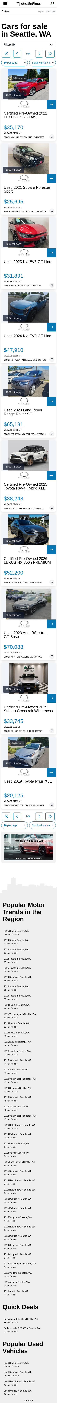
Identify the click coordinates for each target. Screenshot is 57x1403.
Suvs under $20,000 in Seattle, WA (21, 1321)
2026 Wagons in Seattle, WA (18, 1274)
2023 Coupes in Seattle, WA (17, 1256)
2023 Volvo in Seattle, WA (16, 1108)
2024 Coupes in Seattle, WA (17, 1247)
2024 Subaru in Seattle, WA (17, 1090)
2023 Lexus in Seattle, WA (17, 1025)
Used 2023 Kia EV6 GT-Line (27, 262)
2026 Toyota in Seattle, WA (17, 997)
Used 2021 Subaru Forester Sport (27, 189)
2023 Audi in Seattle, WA (16, 1071)
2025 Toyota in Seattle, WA (17, 970)
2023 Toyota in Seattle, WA (17, 1053)
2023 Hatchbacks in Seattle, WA (19, 1127)
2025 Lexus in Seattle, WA (17, 1034)
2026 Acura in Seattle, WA (17, 1284)
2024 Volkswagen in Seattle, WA (20, 1117)
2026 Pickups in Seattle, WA (18, 1238)
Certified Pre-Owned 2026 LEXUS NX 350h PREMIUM (27, 560)
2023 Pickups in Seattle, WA (18, 1201)
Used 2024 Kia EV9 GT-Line (27, 336)
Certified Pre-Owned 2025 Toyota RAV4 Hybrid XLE (25, 486)
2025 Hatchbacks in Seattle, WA (19, 1191)
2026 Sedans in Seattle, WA (17, 1173)
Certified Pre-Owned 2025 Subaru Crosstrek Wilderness (28, 709)
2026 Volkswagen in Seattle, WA (20, 1265)
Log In (41, 11)
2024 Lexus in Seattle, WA (17, 1007)
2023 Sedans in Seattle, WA (17, 1099)
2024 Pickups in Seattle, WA (18, 1136)
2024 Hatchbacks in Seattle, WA (19, 1182)
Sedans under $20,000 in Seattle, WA (22, 1330)
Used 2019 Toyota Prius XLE (28, 781)
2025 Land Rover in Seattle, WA (19, 1164)
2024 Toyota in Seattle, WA (17, 960)
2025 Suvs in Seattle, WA (16, 933)
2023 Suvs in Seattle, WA (16, 951)
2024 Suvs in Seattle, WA (16, 942)
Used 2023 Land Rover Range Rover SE (23, 412)
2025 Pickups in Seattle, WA (18, 1210)
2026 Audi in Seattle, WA (16, 1293)
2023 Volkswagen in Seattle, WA (20, 1080)
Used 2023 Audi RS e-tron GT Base (26, 635)
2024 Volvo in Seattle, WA (16, 1154)
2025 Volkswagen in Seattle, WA (20, 1016)
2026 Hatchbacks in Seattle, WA (19, 1228)
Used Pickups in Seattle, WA (18, 1392)
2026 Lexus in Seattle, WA (17, 1145)
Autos (5, 11)
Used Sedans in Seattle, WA (17, 1374)
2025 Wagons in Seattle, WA (18, 1219)
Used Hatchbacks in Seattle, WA (19, 1383)
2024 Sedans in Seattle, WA (17, 979)
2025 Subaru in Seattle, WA (17, 1044)
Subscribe (50, 11)
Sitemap (28, 1400)
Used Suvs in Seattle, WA (16, 1365)
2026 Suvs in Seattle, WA (16, 988)
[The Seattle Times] (29, 4)
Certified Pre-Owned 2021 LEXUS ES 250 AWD (25, 115)
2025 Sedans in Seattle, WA (17, 1062)
